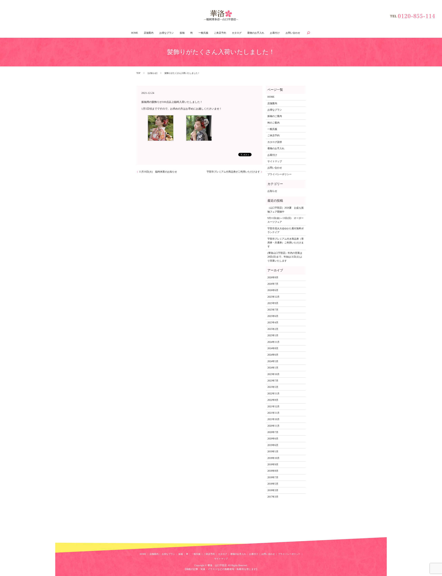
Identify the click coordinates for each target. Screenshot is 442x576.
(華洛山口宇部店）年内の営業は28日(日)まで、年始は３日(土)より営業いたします (284, 257)
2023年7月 (272, 380)
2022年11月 (273, 393)
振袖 (182, 33)
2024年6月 (272, 354)
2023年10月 (273, 374)
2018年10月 (273, 458)
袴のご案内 (273, 122)
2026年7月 (272, 284)
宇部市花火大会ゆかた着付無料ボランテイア (285, 230)
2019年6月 (272, 445)
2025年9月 (272, 303)
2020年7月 (272, 432)
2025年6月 (272, 316)
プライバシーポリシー (279, 174)
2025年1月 (272, 335)
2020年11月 (273, 426)
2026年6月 (272, 290)
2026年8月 (272, 277)
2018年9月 (272, 464)
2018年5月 (272, 484)
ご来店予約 (220, 33)
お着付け (275, 33)
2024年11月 (273, 342)
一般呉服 (203, 33)
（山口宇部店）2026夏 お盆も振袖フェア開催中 (285, 209)
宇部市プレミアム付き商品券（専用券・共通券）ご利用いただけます (285, 243)
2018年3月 (272, 490)
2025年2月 (272, 329)
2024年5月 (272, 361)
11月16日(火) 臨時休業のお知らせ (158, 171)
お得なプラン (166, 33)
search (308, 32)
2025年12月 (273, 297)
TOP (138, 73)
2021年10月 (273, 419)
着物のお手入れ (255, 33)
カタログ (237, 33)
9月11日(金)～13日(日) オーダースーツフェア (285, 220)
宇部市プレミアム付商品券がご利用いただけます (233, 171)
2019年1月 (272, 451)
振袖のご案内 (274, 116)
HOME (134, 33)
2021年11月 (273, 413)
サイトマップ (274, 161)
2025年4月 (272, 322)
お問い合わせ (293, 33)
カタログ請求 (274, 142)
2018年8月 (272, 471)
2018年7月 (272, 477)
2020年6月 (272, 438)
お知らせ (152, 73)
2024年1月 (272, 367)
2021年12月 (273, 406)
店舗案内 (148, 33)
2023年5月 (272, 387)
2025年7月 (272, 309)
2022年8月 (272, 400)
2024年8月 (272, 348)
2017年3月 (272, 496)
